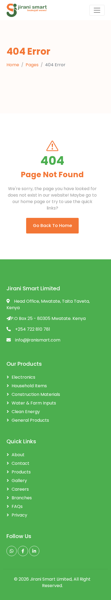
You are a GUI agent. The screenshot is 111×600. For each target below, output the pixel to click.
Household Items (29, 386)
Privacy (19, 515)
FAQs (17, 506)
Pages (32, 65)
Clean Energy (26, 412)
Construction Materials (36, 394)
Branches (22, 498)
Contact (20, 463)
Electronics (23, 377)
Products (21, 472)
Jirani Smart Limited (51, 579)
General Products (30, 420)
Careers (20, 489)
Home (12, 65)
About (18, 455)
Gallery (19, 480)
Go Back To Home (52, 225)
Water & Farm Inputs (34, 403)
